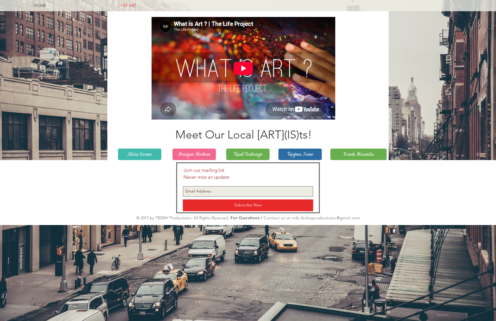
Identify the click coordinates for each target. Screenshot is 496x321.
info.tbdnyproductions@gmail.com (326, 217)
